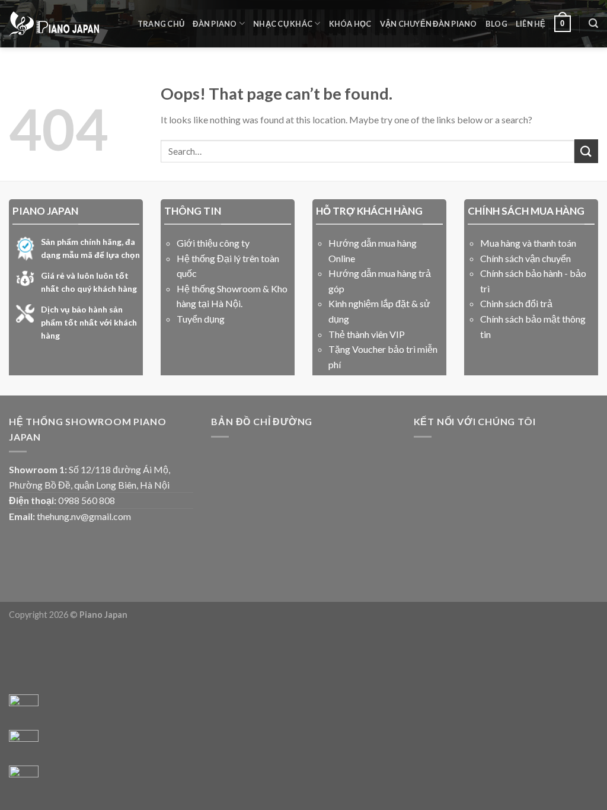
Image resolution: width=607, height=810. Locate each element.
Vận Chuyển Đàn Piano (428, 23)
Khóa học (350, 23)
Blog (496, 23)
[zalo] (23, 745)
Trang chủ (161, 23)
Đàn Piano (215, 23)
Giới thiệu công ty (213, 242)
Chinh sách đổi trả (516, 303)
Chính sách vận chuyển (525, 258)
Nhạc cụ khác (282, 23)
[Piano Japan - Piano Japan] (54, 23)
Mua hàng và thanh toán (528, 242)
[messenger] (23, 709)
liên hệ (531, 23)
